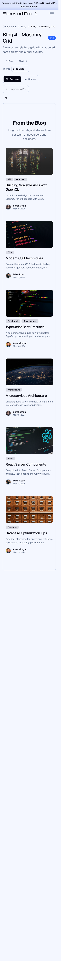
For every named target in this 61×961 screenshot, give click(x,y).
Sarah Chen (19, 205)
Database (12, 527)
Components (9, 26)
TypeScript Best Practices (25, 327)
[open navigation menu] (51, 13)
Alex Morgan (20, 343)
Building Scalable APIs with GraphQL (26, 187)
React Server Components (26, 464)
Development (30, 321)
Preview (14, 79)
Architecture (14, 389)
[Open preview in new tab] (6, 98)
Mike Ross (19, 274)
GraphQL (20, 179)
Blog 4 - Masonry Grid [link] (43, 26)
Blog (23, 26)
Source (32, 79)
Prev (11, 61)
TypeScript (13, 321)
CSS (10, 252)
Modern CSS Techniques (24, 258)
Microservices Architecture (26, 395)
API (9, 179)
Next (21, 61)
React (10, 458)
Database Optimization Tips (26, 533)
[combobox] (20, 69)
